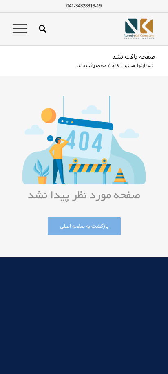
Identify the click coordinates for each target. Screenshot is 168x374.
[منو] (22, 29)
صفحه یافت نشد (133, 57)
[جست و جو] (41, 29)
